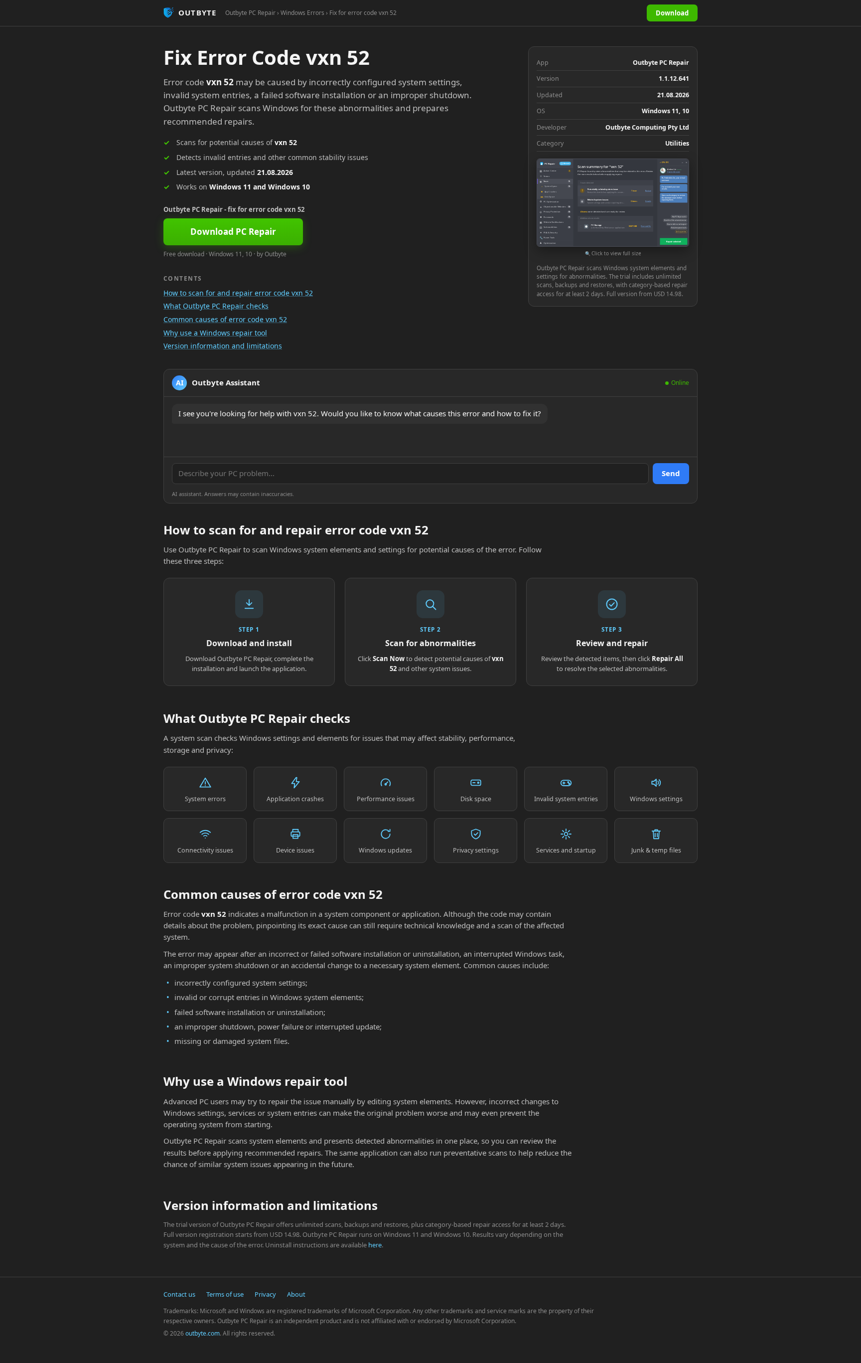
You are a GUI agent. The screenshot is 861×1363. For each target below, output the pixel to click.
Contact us (179, 1294)
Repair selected (673, 241)
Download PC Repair (233, 231)
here (375, 1244)
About (296, 1294)
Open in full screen (673, 172)
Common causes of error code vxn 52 (225, 319)
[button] (613, 208)
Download (672, 12)
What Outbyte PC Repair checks (216, 306)
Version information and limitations (222, 345)
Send (671, 473)
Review (648, 190)
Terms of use (225, 1294)
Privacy (265, 1294)
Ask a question (681, 232)
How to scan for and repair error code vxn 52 (238, 293)
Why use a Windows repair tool (215, 333)
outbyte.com (202, 1333)
